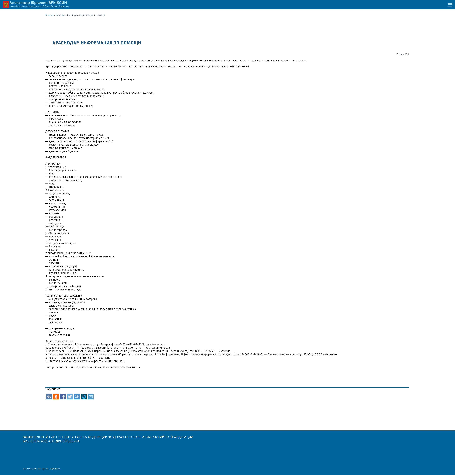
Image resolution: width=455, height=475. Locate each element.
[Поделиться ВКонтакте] (49, 396)
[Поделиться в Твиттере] (70, 396)
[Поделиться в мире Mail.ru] (77, 396)
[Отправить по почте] (91, 396)
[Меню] (450, 4)
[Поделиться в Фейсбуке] (63, 396)
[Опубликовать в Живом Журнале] (84, 396)
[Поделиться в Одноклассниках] (56, 396)
